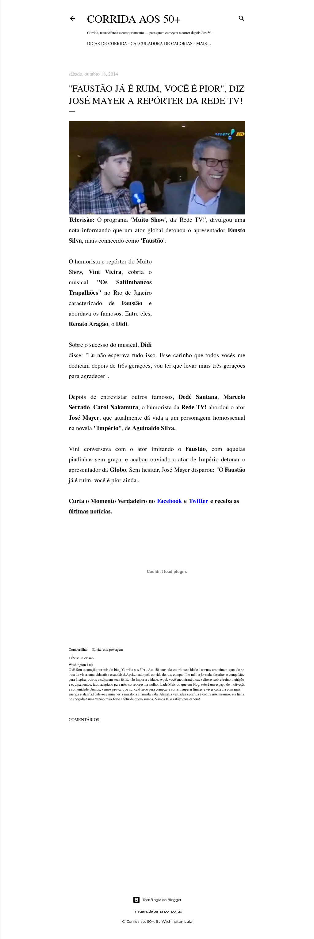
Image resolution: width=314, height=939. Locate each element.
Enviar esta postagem (107, 649)
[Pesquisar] (241, 17)
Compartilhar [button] (78, 649)
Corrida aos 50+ (133, 18)
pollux (176, 911)
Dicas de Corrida (107, 43)
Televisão (87, 657)
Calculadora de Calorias (162, 43)
